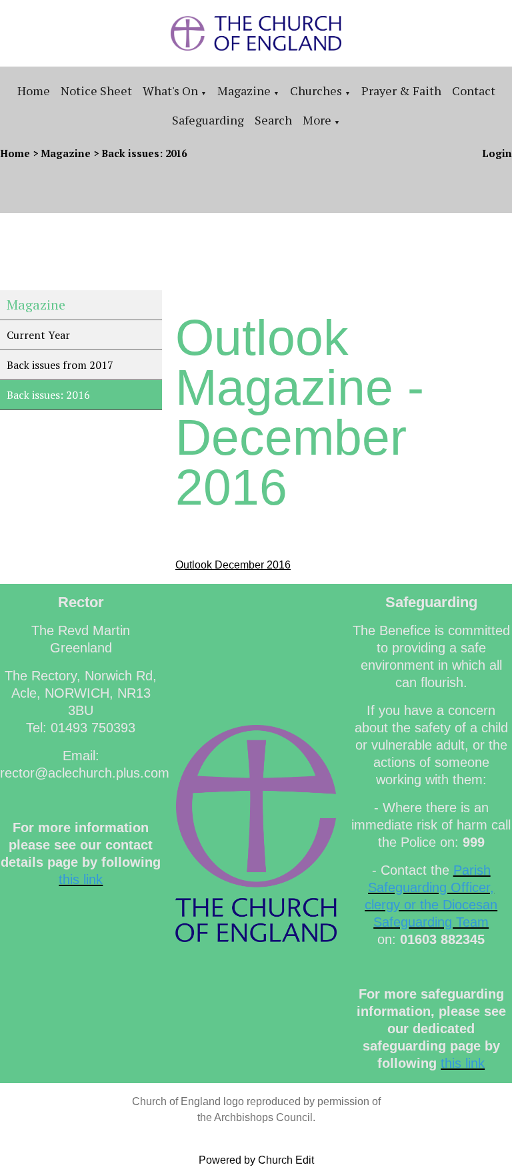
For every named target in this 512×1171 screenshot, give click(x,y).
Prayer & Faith (401, 91)
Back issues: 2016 (144, 153)
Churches (316, 91)
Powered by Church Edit (256, 1160)
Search (273, 120)
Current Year (38, 335)
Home (33, 91)
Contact (473, 91)
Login (497, 153)
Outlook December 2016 (233, 565)
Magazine (244, 91)
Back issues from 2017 (60, 364)
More (317, 120)
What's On (170, 91)
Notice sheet (96, 91)
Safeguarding (208, 120)
